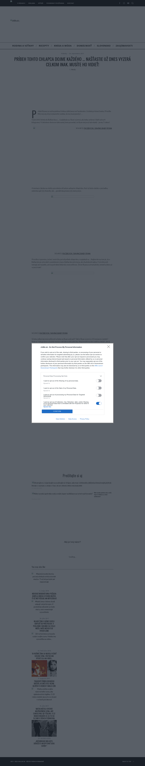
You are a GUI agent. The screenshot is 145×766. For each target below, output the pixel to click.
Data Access (72, 419)
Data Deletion (60, 419)
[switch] (99, 380)
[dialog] (72, 383)
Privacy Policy (84, 419)
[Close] (109, 347)
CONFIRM (57, 411)
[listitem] (72, 376)
